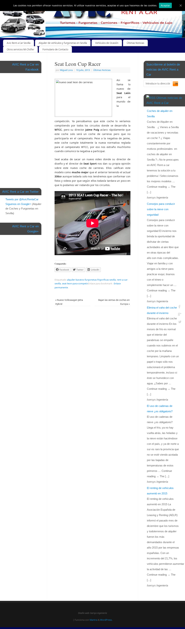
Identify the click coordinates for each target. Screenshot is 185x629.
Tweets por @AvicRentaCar (21, 199)
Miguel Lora (66, 70)
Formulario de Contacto (55, 49)
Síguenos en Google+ (18, 204)
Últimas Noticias (135, 43)
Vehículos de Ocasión (106, 43)
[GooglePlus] (179, 314)
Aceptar (165, 5)
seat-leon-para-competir (75, 283)
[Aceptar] (180, 5)
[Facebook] (179, 307)
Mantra (93, 619)
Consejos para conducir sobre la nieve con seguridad (161, 209)
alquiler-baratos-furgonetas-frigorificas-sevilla (91, 279)
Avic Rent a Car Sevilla (18, 43)
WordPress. (106, 619)
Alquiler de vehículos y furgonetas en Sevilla (63, 43)
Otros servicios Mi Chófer (20, 49)
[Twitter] (179, 322)
